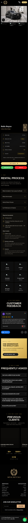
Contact (24, 490)
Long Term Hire (4, 499)
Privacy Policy (23, 499)
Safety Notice (23, 497)
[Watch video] (3, 19)
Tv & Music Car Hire (5, 497)
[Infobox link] (19, 2)
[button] (14, 163)
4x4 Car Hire (3, 494)
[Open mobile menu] (1, 2)
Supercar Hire (4, 492)
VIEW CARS (24, 2)
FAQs (24, 494)
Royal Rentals (7, 521)
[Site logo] (5, 2)
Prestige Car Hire (4, 490)
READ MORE (4, 325)
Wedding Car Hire (4, 495)
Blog (25, 492)
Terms (24, 495)
